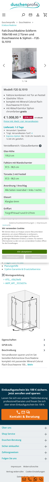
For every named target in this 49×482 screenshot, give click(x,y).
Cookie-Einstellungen (35, 471)
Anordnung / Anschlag (15, 185)
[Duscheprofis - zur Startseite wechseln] (24, 5)
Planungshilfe (11, 265)
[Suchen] (23, 15)
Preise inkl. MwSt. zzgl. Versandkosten (21, 121)
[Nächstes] (45, 65)
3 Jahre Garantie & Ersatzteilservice (22, 269)
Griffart (7, 208)
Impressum (16, 466)
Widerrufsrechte (30, 466)
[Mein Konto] (38, 15)
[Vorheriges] (4, 65)
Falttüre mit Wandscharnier (18, 162)
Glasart (7, 197)
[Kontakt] (30, 15)
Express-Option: (13, 136)
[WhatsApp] (35, 479)
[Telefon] (29, 479)
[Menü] (4, 15)
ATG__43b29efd (13, 279)
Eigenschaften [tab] (9, 339)
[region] (24, 65)
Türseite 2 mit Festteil (15, 174)
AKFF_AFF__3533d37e (16, 283)
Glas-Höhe (9, 151)
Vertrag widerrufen (15, 471)
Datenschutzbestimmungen (21, 222)
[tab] (24, 357)
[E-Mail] (24, 479)
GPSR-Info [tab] (7, 344)
